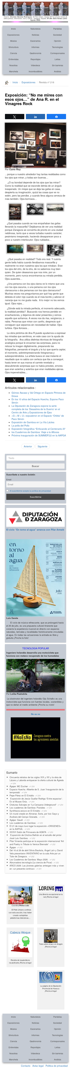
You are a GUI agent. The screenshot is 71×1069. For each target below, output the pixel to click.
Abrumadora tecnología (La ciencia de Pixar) (34, 862)
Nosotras (13, 65)
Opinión (57, 40)
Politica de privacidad (57, 1065)
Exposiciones (13, 34)
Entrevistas (13, 59)
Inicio (13, 28)
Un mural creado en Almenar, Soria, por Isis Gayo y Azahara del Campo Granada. (34, 815)
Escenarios (35, 40)
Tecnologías (57, 47)
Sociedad (57, 34)
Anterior (28, 446)
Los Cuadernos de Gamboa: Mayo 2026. (32, 859)
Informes (35, 47)
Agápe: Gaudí (20, 819)
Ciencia (13, 53)
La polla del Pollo (20, 425)
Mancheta (13, 71)
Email (8, 479)
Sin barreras (57, 65)
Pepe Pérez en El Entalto (25, 795)
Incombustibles (35, 71)
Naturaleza (35, 28)
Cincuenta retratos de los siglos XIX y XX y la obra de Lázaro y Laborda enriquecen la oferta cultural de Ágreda (37, 780)
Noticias (35, 34)
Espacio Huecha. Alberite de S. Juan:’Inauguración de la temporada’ (37, 791)
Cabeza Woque (20, 932)
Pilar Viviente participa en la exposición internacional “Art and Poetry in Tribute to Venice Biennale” (37, 843)
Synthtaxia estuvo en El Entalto (28, 810)
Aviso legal (38, 1065)
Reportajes (35, 59)
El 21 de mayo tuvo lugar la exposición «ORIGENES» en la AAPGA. (35, 827)
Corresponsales (57, 53)
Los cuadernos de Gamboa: (26, 822)
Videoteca (35, 65)
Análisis (57, 71)
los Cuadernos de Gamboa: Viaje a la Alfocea (35, 432)
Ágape (16, 847)
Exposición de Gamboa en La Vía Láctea (33, 422)
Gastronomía (35, 53)
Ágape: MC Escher (22, 786)
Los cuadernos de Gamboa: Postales (31, 807)
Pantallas (57, 28)
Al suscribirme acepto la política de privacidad (30, 491)
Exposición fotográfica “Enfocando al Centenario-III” (39, 428)
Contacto (25, 1065)
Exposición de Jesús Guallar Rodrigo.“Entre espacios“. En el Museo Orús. (36, 800)
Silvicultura (13, 47)
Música (13, 40)
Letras (57, 59)
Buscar (35, 466)
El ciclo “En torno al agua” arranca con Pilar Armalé (35, 529)
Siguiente (42, 446)
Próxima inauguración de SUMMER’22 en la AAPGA (39, 435)
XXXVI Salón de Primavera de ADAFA (31, 832)
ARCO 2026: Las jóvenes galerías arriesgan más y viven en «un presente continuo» (37, 867)
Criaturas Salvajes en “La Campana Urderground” (36, 804)
